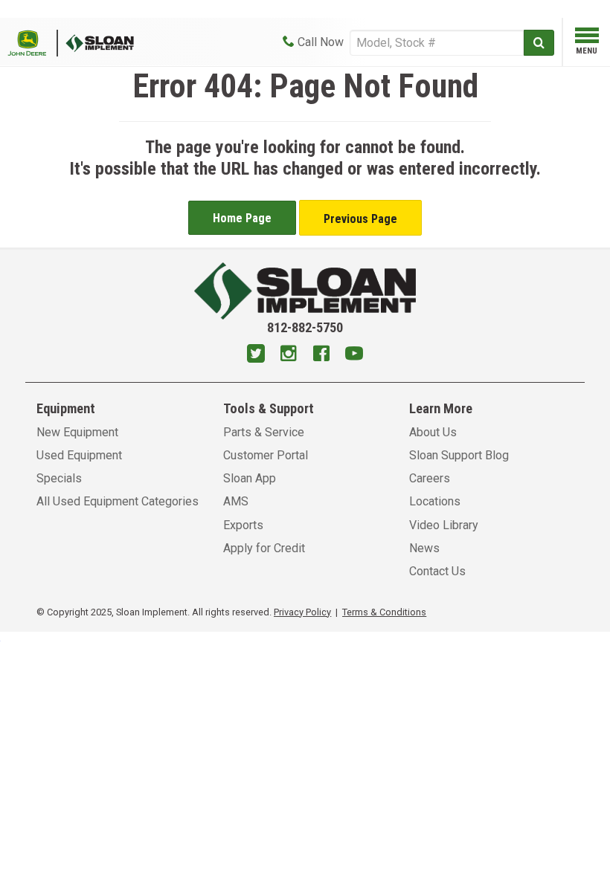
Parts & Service (263, 432)
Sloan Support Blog (459, 455)
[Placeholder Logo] (32, 42)
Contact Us (437, 571)
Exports (243, 525)
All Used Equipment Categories (117, 501)
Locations (434, 501)
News (424, 548)
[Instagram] (289, 355)
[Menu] (586, 38)
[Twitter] (256, 355)
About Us (433, 432)
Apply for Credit (264, 548)
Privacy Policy (302, 612)
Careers (429, 478)
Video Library (443, 525)
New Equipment (77, 432)
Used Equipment (79, 455)
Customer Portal (265, 455)
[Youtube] (354, 355)
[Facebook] (321, 355)
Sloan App (249, 478)
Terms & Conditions (384, 612)
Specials (59, 478)
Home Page (242, 218)
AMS (235, 501)
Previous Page (360, 219)
